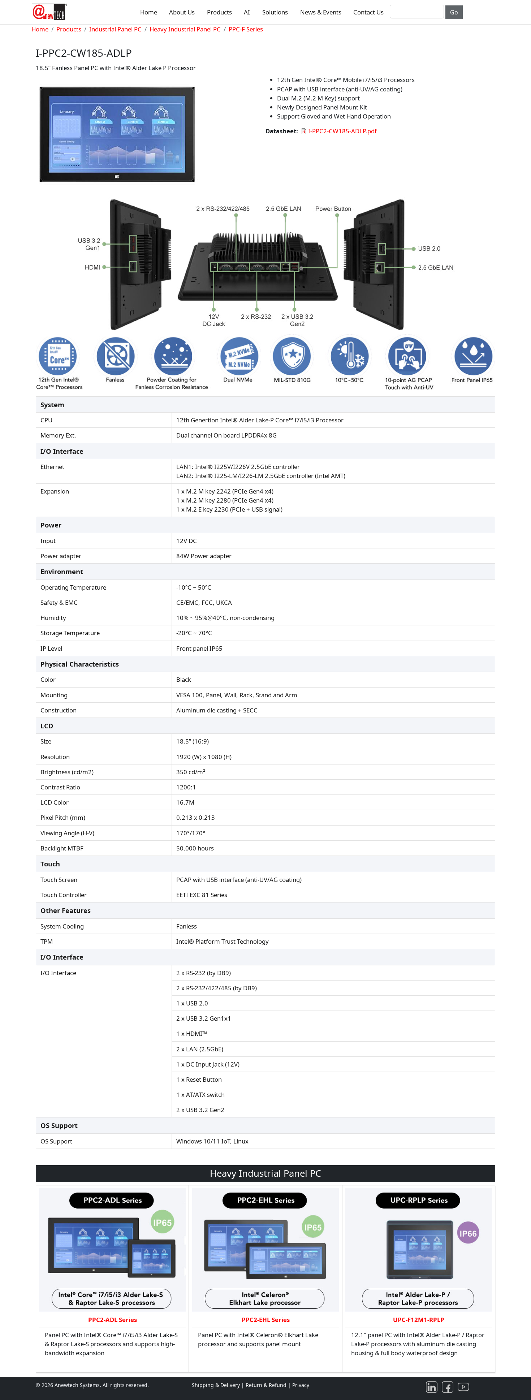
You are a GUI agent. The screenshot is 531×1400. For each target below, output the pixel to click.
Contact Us (368, 12)
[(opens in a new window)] (433, 1386)
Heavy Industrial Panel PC (185, 29)
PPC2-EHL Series (266, 1319)
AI (247, 12)
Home (148, 12)
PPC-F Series (246, 29)
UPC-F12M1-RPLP (418, 1319)
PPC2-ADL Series (112, 1319)
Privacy (300, 1385)
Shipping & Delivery (216, 1385)
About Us (182, 12)
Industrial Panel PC (115, 29)
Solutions (275, 12)
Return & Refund (267, 1385)
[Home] (50, 12)
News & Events (320, 12)
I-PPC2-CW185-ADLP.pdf (342, 131)
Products (219, 12)
